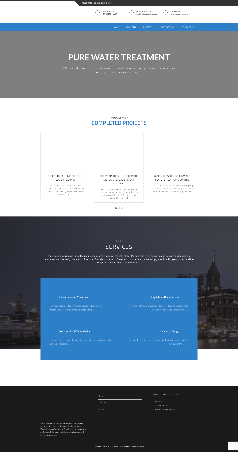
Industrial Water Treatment (74, 297)
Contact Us (188, 27)
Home (116, 27)
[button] (116, 208)
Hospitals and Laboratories (164, 297)
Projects (147, 27)
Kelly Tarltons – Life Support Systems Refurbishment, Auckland (119, 179)
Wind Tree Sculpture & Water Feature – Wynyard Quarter (172, 178)
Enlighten (140, 447)
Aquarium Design (169, 331)
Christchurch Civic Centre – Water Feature (65, 178)
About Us (131, 27)
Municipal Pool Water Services (75, 331)
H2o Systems (167, 27)
